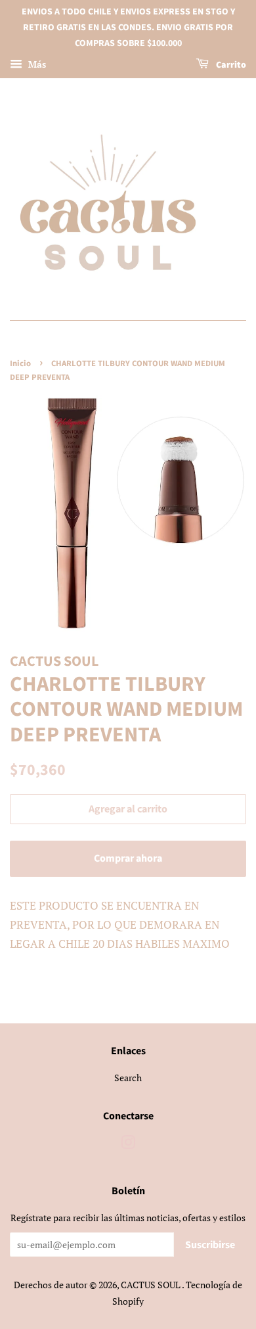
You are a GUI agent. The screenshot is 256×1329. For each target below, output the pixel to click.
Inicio (20, 363)
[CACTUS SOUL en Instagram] (128, 1144)
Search (128, 1077)
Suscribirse (210, 1245)
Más (36, 64)
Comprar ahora (128, 858)
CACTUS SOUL (151, 1284)
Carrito (230, 65)
